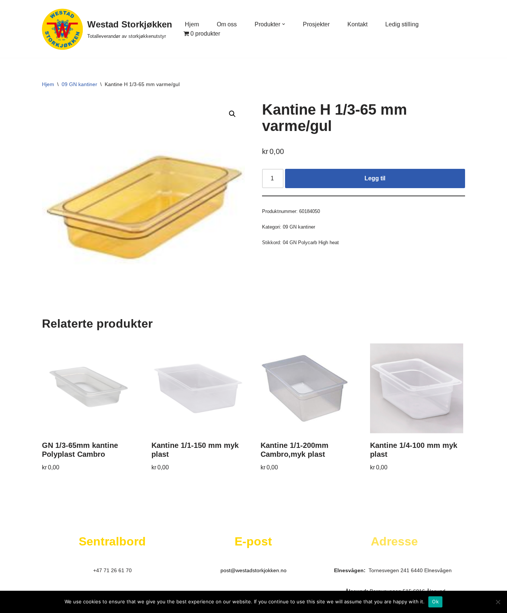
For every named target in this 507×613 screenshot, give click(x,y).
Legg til (374, 178)
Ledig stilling (402, 24)
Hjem (192, 24)
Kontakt (357, 24)
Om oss (227, 24)
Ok (435, 601)
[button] (283, 24)
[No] (497, 602)
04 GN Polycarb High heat (311, 242)
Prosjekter (316, 24)
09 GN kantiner (79, 84)
